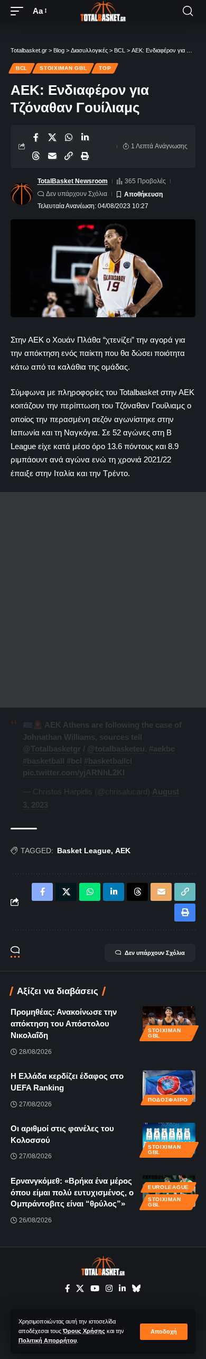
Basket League (84, 850)
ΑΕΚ (122, 850)
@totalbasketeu (116, 748)
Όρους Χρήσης (84, 1331)
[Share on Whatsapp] (68, 137)
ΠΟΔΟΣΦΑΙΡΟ (168, 1100)
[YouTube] (95, 1288)
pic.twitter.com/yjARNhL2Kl (74, 772)
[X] (80, 1288)
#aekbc (162, 748)
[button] (164, 1332)
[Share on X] (52, 137)
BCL (21, 68)
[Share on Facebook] (36, 137)
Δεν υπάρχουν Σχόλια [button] (155, 953)
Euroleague (168, 1187)
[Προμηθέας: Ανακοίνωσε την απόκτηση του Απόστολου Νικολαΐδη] (169, 1022)
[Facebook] (67, 1288)
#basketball (43, 760)
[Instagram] (109, 1288)
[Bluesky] (136, 1288)
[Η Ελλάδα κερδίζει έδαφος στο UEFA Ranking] (169, 1086)
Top (105, 68)
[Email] (52, 155)
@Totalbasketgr (52, 748)
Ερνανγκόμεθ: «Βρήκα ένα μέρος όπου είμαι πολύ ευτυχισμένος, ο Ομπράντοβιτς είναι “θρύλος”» (72, 1192)
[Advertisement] (103, 600)
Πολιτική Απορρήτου (47, 1340)
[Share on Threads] (36, 155)
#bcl (74, 760)
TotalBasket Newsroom (73, 181)
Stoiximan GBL (63, 68)
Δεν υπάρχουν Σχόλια (76, 194)
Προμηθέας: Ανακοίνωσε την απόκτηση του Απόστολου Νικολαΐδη (64, 1023)
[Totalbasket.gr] (103, 11)
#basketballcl (108, 760)
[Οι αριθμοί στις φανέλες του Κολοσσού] (169, 1139)
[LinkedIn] (122, 1288)
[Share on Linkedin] (85, 137)
